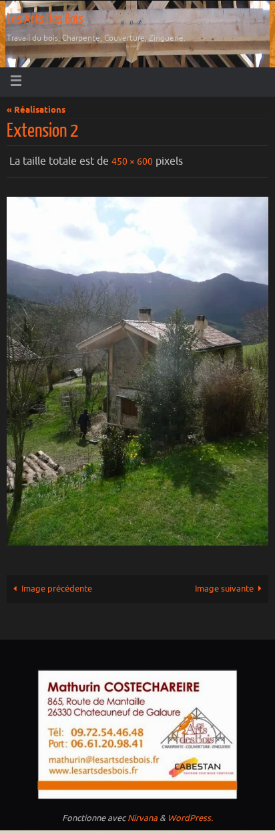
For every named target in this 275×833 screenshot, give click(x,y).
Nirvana (142, 815)
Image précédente (56, 585)
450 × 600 (132, 160)
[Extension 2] (137, 368)
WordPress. (190, 815)
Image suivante (224, 585)
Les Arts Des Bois (45, 19)
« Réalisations (36, 110)
